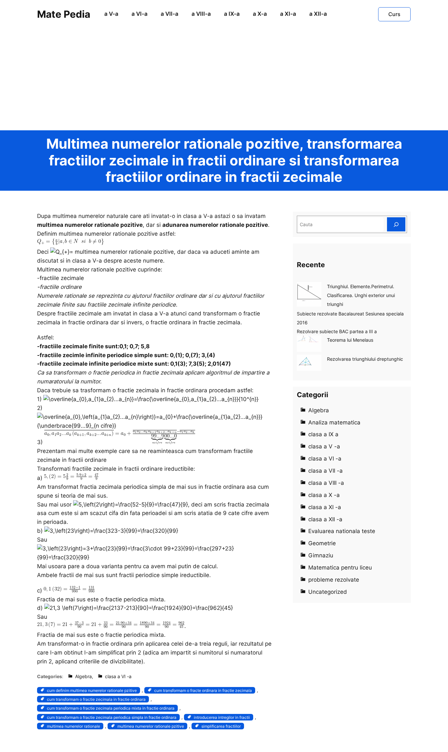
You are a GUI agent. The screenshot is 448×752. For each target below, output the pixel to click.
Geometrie (322, 543)
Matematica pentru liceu (340, 567)
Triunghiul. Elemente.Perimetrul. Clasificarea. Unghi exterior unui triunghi (361, 295)
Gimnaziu (320, 555)
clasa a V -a (324, 446)
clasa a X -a (324, 495)
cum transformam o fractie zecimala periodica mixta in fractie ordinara (110, 708)
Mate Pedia (63, 14)
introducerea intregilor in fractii (222, 717)
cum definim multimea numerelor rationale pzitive (92, 690)
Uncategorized (327, 592)
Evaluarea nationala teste (341, 531)
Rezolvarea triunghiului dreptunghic (365, 359)
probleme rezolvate (333, 579)
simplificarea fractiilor (221, 726)
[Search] (396, 224)
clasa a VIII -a (326, 483)
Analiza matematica (334, 422)
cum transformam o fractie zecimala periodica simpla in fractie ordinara (111, 717)
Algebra (83, 676)
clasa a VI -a (118, 676)
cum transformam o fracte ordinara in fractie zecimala (203, 690)
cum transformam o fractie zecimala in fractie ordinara (96, 699)
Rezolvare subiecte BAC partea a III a (337, 331)
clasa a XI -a (324, 507)
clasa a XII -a (325, 519)
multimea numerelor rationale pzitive (150, 726)
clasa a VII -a (325, 470)
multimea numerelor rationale (73, 726)
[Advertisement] (224, 81)
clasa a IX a (323, 434)
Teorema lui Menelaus (350, 340)
